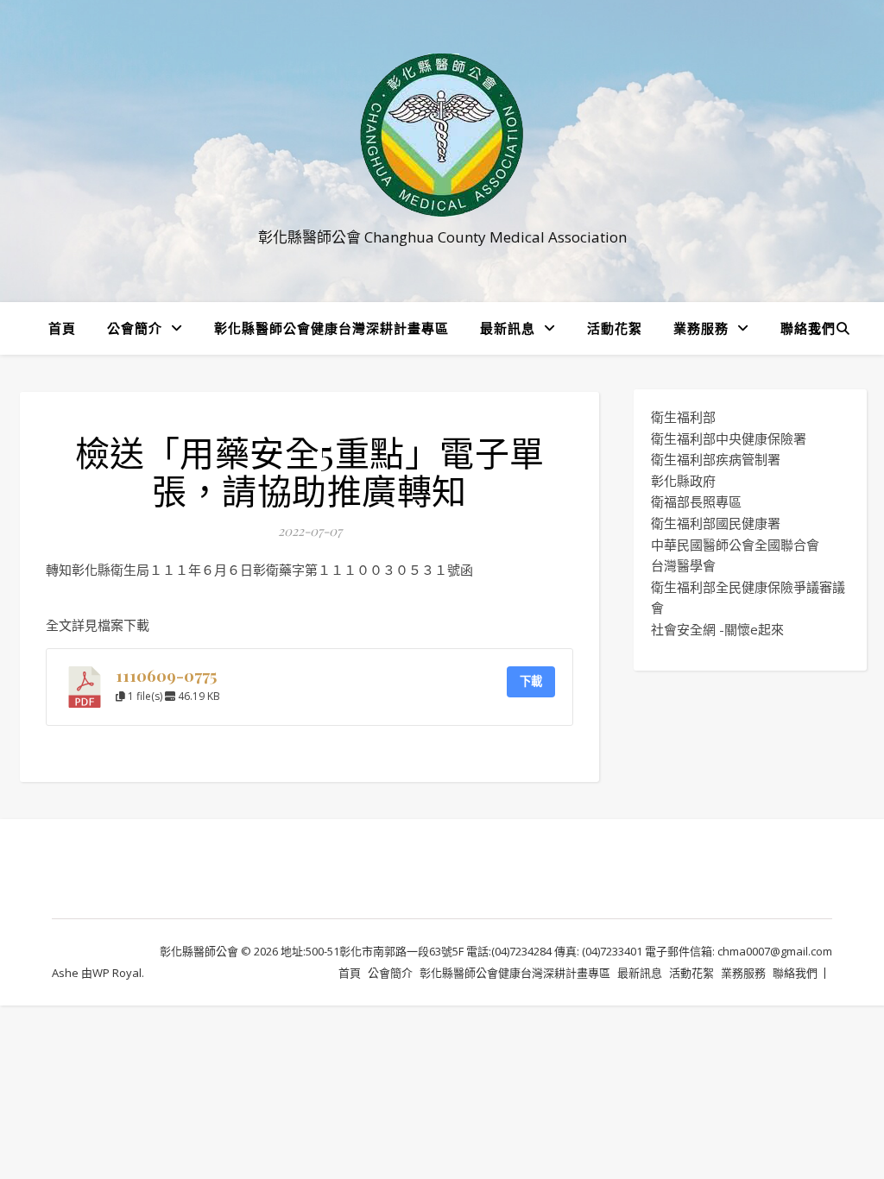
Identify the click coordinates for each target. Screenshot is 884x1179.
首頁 (62, 328)
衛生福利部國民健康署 (715, 523)
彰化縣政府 (683, 480)
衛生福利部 (683, 417)
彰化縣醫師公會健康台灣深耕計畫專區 (331, 328)
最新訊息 (507, 328)
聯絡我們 (808, 328)
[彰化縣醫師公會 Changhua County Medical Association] (442, 135)
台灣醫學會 (683, 565)
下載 (531, 681)
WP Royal (117, 972)
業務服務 (701, 328)
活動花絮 (614, 328)
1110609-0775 (166, 675)
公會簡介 (134, 328)
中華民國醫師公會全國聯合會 (735, 544)
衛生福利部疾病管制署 (715, 459)
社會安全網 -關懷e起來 (717, 629)
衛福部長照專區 (696, 501)
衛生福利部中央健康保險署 (728, 438)
